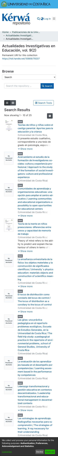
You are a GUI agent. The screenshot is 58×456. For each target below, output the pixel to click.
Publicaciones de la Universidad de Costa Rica (26, 32)
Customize (7, 452)
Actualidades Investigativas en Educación (20, 35)
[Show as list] (7, 103)
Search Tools (44, 102)
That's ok (49, 452)
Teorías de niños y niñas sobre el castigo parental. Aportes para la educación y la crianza (35, 128)
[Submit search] (38, 18)
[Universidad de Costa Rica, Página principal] (25, 4)
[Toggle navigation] (54, 19)
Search (48, 86)
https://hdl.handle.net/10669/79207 (21, 58)
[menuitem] (42, 18)
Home (5, 32)
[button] (25, 149)
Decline (39, 452)
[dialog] (29, 446)
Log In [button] (47, 18)
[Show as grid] (13, 103)
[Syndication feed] (50, 116)
